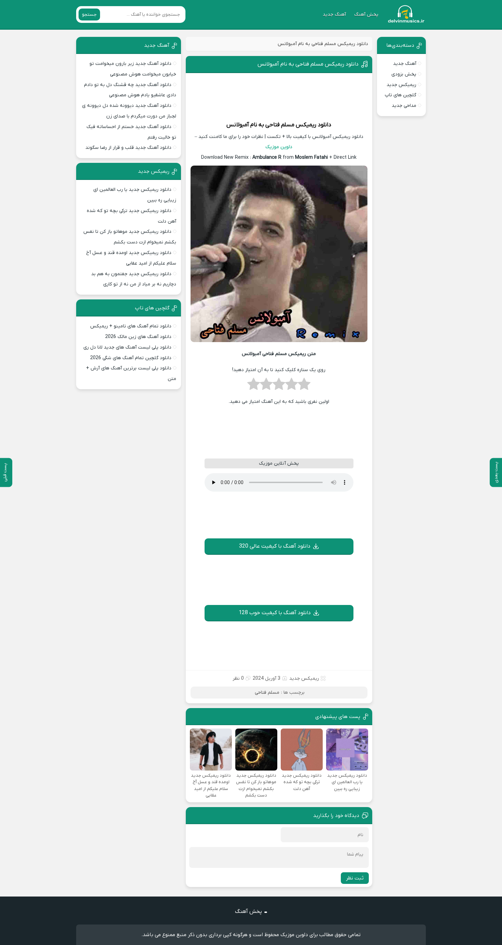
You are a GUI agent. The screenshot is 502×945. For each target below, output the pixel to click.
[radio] (304, 386)
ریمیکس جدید (304, 678)
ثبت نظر (355, 878)
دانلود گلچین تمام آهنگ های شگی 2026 (130, 358)
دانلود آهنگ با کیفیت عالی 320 (274, 546)
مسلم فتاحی (279, 125)
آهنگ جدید (334, 14)
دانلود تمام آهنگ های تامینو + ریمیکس (130, 326)
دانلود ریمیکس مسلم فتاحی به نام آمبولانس (308, 64)
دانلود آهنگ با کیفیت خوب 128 (275, 612)
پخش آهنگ (366, 14)
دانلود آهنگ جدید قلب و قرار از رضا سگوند (128, 147)
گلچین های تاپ (400, 95)
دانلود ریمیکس (313, 125)
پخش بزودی (403, 74)
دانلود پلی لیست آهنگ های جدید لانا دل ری (127, 347)
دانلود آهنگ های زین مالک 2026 (138, 337)
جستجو (89, 14)
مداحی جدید (404, 105)
